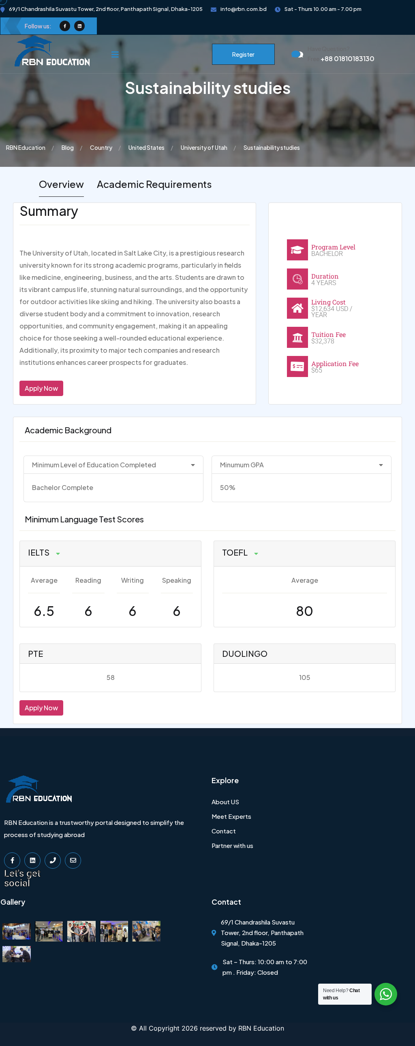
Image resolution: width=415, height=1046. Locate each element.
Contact (224, 831)
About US (225, 801)
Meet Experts (231, 816)
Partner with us (232, 845)
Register (243, 54)
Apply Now (41, 388)
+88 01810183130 (341, 58)
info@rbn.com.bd (243, 9)
